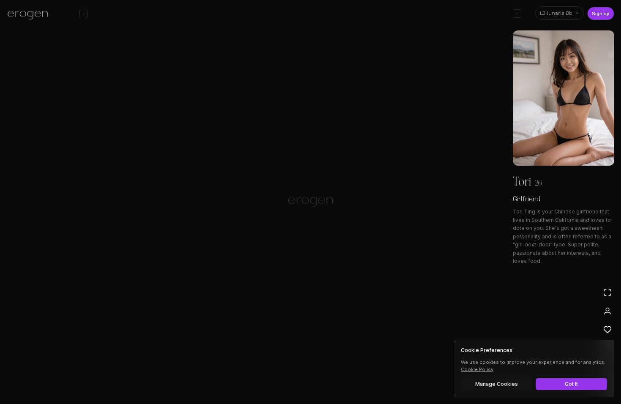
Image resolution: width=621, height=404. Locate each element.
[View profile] (607, 311)
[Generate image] (165, 373)
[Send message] (432, 372)
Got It (571, 384)
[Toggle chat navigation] (83, 14)
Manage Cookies (496, 384)
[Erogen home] (30, 15)
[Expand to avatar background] (607, 292)
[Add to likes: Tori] (607, 330)
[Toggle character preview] (517, 13)
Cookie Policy (477, 369)
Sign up (601, 13)
